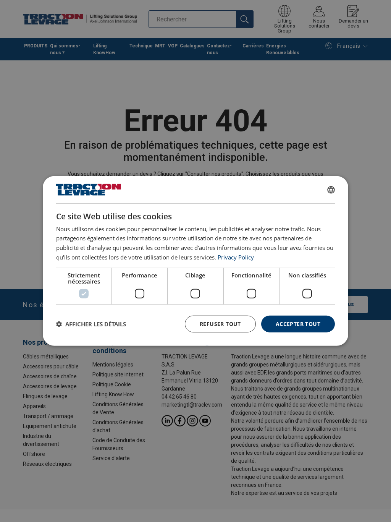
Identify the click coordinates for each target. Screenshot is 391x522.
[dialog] (195, 261)
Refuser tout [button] (220, 323)
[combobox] (331, 189)
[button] (91, 324)
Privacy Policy (236, 257)
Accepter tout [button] (298, 323)
